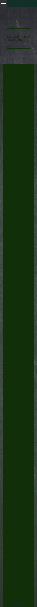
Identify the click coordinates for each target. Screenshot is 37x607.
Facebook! (26, 604)
